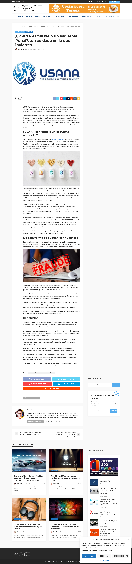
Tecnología (73, 16)
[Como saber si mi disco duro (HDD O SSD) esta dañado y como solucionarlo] (94, 522)
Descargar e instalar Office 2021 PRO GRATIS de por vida (102, 472)
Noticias (29, 16)
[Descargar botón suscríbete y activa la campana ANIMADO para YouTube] (94, 513)
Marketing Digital (42, 16)
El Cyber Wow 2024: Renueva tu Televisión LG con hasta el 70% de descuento (65, 526)
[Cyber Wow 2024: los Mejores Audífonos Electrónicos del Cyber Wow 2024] (29, 509)
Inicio (20, 16)
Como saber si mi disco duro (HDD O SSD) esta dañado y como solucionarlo (108, 521)
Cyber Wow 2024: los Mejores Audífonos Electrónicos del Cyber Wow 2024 (28, 526)
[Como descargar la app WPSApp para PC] (94, 482)
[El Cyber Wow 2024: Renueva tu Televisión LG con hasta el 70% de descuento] (66, 509)
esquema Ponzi (33, 373)
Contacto (109, 16)
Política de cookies (104, 560)
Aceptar (89, 556)
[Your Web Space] (27, 8)
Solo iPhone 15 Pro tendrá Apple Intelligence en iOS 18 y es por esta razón (65, 478)
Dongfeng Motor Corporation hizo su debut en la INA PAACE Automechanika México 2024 (28, 478)
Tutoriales (59, 16)
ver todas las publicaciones (35, 421)
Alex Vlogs (21, 49)
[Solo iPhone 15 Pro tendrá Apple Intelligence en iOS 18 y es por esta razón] (66, 460)
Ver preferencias (120, 556)
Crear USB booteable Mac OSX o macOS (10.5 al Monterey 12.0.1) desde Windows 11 (108, 491)
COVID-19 (98, 16)
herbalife (61, 139)
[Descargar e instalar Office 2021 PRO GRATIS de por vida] (104, 467)
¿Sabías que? (20, 31)
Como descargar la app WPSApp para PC (107, 480)
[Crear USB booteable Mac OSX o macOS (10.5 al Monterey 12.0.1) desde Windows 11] (94, 491)
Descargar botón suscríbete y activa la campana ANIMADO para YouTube (108, 512)
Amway (54, 139)
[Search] (118, 16)
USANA (51, 373)
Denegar (104, 556)
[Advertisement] (104, 432)
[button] (128, 540)
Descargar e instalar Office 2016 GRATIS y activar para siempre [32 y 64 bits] (108, 531)
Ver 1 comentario (32, 398)
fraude (44, 373)
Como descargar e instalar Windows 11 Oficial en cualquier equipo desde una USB (108, 502)
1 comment (37, 49)
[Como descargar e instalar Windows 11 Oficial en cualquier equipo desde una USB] (94, 502)
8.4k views (45, 49)
